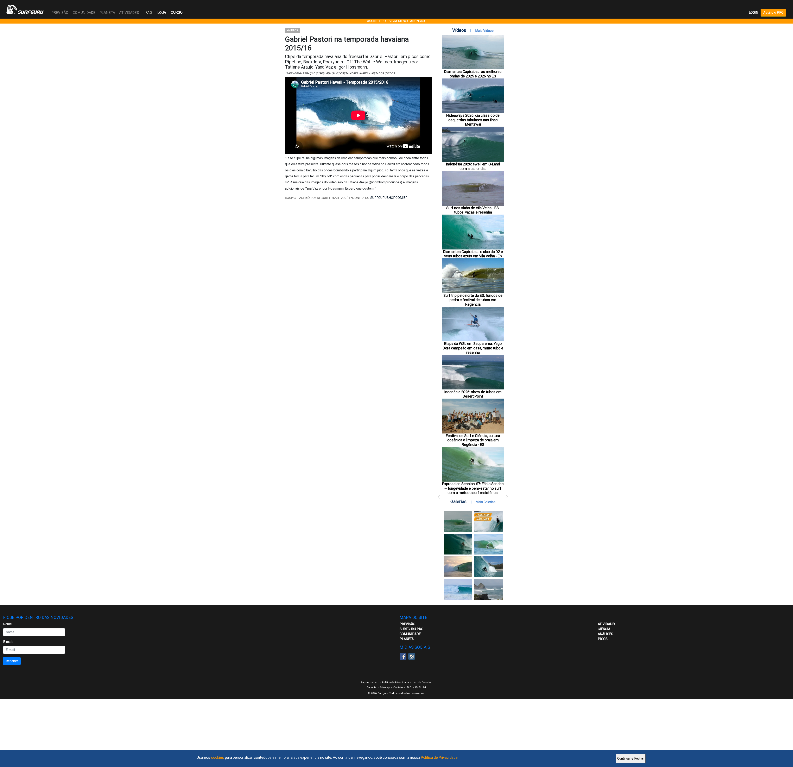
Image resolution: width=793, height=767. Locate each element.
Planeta (407, 639)
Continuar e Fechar (630, 758)
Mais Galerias (485, 502)
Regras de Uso (369, 682)
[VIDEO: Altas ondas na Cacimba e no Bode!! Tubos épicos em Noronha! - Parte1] (488, 566)
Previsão (407, 624)
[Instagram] (411, 656)
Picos (603, 639)
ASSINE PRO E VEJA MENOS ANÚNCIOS (396, 21)
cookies (217, 757)
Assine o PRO (773, 12)
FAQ (149, 12)
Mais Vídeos (484, 31)
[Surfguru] (25, 9)
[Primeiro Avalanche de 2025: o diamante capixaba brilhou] (488, 544)
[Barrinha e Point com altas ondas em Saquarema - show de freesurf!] (458, 544)
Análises (605, 634)
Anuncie (371, 687)
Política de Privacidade (439, 757)
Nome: (7, 624)
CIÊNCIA (604, 629)
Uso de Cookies (422, 682)
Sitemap (385, 687)
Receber (12, 661)
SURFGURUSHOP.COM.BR (388, 198)
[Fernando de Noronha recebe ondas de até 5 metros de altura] (488, 589)
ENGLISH (420, 687)
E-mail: (8, 642)
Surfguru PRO (411, 629)
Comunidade (410, 634)
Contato (398, 687)
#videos (292, 30)
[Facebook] (403, 656)
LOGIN (753, 12)
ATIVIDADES (607, 624)
